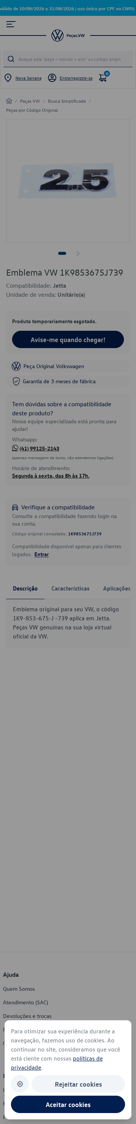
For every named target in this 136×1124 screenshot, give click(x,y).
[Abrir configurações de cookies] (20, 1084)
